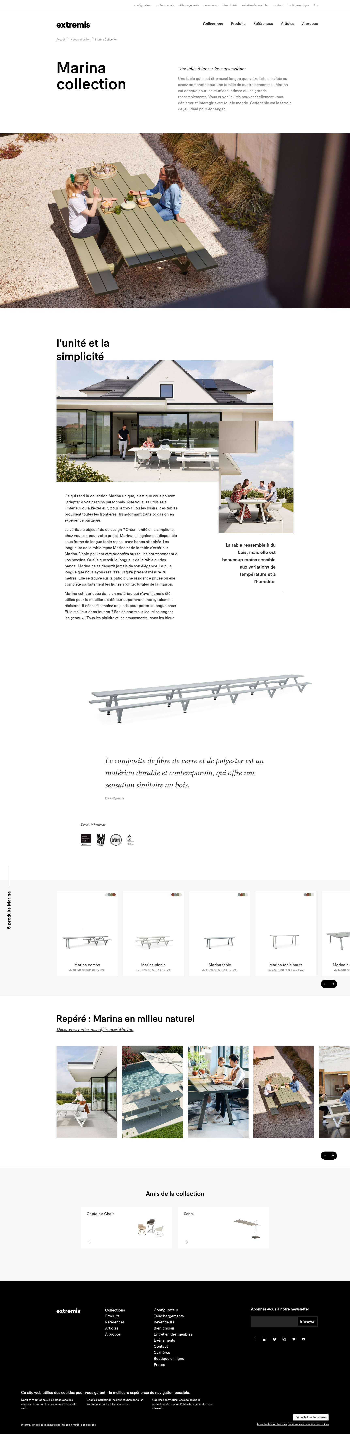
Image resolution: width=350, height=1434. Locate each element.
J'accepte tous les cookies (311, 1417)
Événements (164, 1340)
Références (263, 23)
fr (315, 5)
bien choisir (229, 5)
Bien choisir (164, 1328)
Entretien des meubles (255, 5)
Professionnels (165, 5)
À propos (310, 23)
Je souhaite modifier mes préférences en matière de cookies (293, 1424)
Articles (287, 23)
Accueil (61, 39)
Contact (278, 5)
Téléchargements (189, 5)
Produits (238, 23)
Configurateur (142, 5)
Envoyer (307, 1321)
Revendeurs (211, 5)
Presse (159, 1364)
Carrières (162, 1352)
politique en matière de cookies (76, 1425)
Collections (213, 23)
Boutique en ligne (298, 5)
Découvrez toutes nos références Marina (95, 1029)
